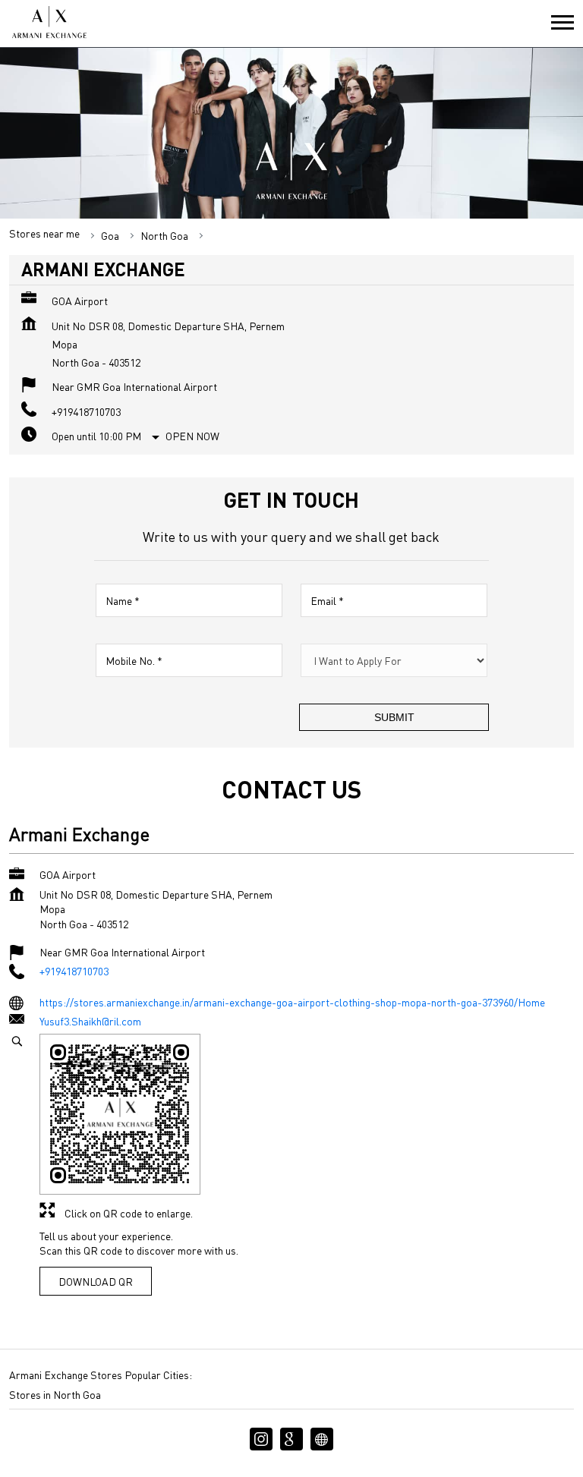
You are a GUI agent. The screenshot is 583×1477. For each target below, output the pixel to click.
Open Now (192, 435)
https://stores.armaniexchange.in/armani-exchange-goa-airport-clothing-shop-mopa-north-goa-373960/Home (292, 1001)
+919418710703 (86, 411)
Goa (110, 235)
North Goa (164, 235)
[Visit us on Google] (291, 1439)
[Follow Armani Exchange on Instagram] (261, 1439)
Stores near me (44, 233)
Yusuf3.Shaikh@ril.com (90, 1021)
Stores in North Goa (55, 1394)
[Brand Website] (322, 1439)
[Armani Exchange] (48, 23)
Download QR (95, 1280)
